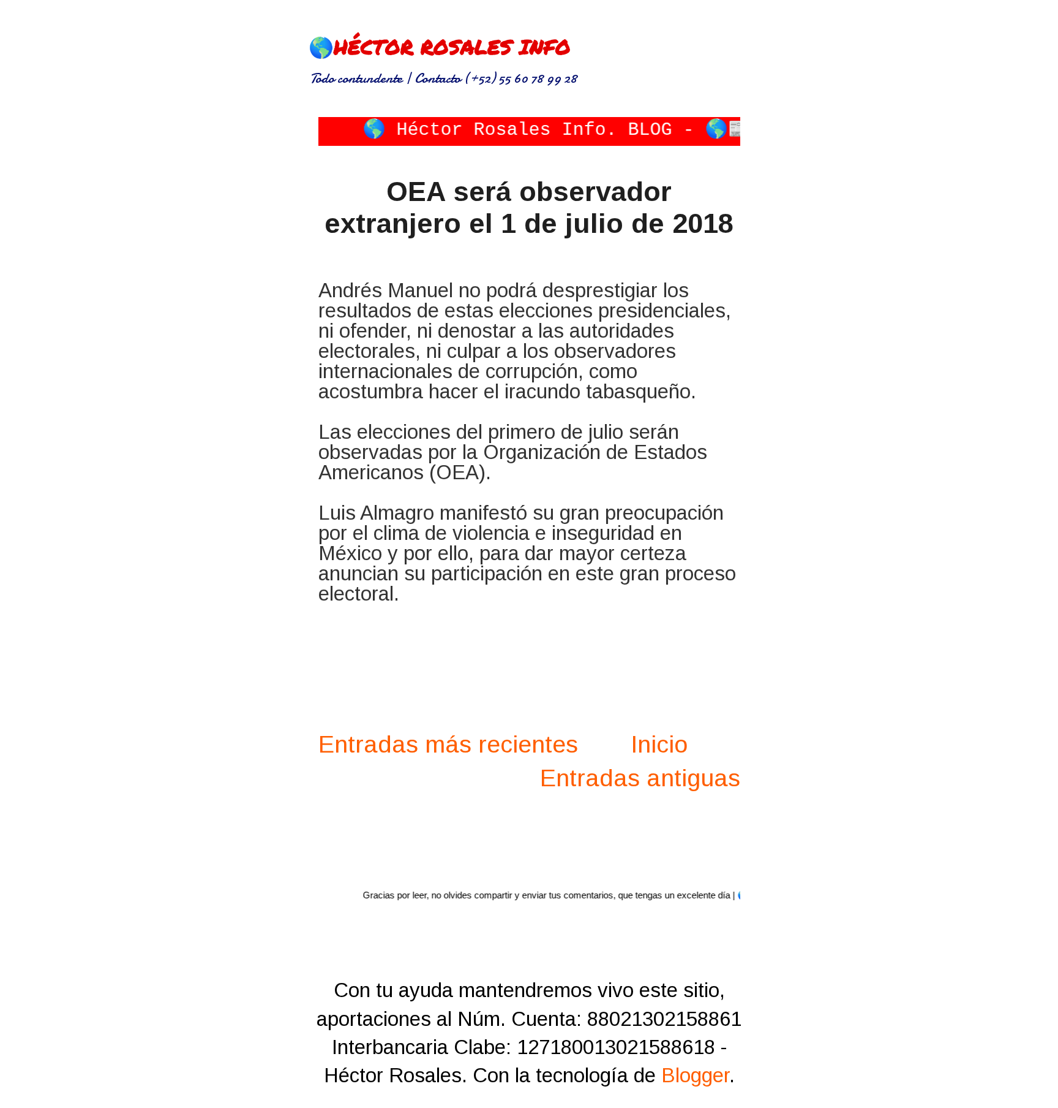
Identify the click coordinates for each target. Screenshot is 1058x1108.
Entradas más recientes (448, 743)
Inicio (659, 743)
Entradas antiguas (640, 777)
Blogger (695, 1075)
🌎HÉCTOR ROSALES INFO (440, 46)
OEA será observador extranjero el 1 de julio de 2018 (529, 207)
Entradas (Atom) (592, 843)
